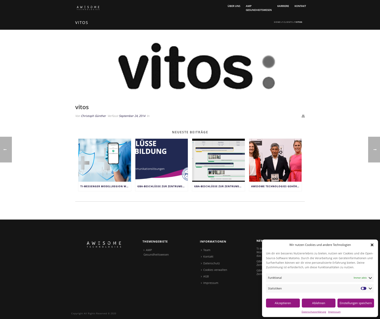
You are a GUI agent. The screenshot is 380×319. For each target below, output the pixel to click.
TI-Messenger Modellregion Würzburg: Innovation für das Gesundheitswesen (105, 186)
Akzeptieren (283, 303)
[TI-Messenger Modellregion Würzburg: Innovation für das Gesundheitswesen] (104, 160)
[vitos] (190, 69)
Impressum (334, 311)
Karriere (283, 6)
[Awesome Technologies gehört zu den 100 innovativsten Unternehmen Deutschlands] (275, 160)
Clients (288, 22)
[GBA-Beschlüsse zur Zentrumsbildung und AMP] (161, 160)
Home (277, 22)
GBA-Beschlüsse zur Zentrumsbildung (219, 186)
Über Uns (234, 6)
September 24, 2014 (132, 116)
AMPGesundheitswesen (259, 8)
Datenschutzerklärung (314, 311)
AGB (206, 276)
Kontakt (300, 6)
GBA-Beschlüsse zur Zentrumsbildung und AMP (162, 186)
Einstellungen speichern (356, 303)
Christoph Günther (93, 116)
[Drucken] (303, 116)
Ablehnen (318, 303)
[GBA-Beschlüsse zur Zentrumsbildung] (218, 160)
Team (206, 250)
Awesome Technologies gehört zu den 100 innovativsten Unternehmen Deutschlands (276, 186)
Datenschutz (211, 263)
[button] (372, 245)
